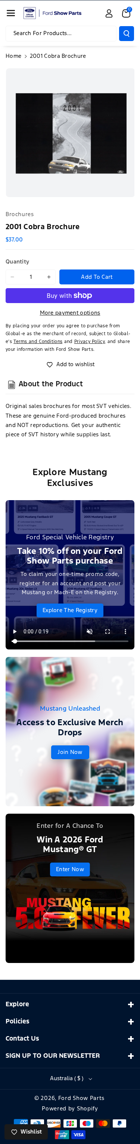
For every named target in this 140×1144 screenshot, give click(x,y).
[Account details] (109, 13)
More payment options (70, 313)
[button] (11, 13)
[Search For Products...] (126, 33)
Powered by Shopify (70, 1108)
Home (13, 56)
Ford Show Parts (81, 1098)
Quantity (17, 261)
